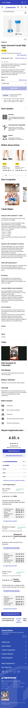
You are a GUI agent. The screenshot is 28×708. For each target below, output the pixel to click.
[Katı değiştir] (26, 109)
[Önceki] (2, 175)
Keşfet (8, 2)
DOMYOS (4, 42)
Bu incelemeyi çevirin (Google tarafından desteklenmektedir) (11, 548)
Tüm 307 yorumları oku (18, 58)
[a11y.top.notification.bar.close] (25, 2)
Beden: (3, 80)
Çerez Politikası (16, 684)
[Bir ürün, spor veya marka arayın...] (18, 7)
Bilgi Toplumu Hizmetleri (18, 686)
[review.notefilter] (25, 461)
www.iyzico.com (17, 680)
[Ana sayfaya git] (10, 8)
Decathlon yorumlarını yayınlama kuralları (14, 480)
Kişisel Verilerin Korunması (19, 683)
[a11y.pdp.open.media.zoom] (14, 26)
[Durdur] (22, 2)
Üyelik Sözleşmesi (5, 683)
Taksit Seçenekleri (22, 55)
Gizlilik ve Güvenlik (5, 686)
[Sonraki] (25, 175)
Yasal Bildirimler (4, 684)
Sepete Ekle (14, 88)
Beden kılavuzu (23, 80)
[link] (14, 451)
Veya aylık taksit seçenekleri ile (11, 53)
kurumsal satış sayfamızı (18, 620)
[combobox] (14, 83)
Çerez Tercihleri (4, 688)
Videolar (20, 34)
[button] (25, 12)
